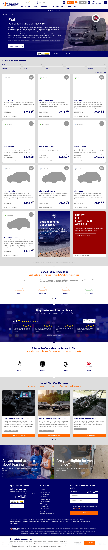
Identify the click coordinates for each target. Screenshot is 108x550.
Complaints (66, 521)
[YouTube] (19, 496)
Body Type (67, 53)
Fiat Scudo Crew (11, 237)
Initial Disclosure (75, 521)
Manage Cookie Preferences (47, 513)
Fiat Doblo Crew (46, 100)
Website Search (44, 510)
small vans (65, 280)
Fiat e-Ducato (80, 147)
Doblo (49, 33)
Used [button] (35, 6)
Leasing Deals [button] (44, 6)
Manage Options (77, 542)
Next (98, 328)
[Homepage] (11, 3)
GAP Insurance (13, 523)
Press (41, 491)
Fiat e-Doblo (9, 147)
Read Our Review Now (19, 435)
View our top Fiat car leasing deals (48, 253)
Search (64, 2)
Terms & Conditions (29, 519)
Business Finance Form (29, 521)
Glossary (82, 519)
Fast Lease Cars (44, 496)
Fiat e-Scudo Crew (47, 191)
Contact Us (43, 511)
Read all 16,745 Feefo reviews (54, 335)
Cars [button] (22, 6)
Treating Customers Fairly (42, 521)
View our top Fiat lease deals (85, 235)
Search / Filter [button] (54, 10)
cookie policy (59, 546)
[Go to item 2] (55, 298)
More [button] (75, 6)
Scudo (33, 33)
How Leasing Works (45, 501)
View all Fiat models (15, 46)
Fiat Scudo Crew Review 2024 (16, 419)
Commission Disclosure (72, 519)
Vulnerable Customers (56, 521)
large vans (58, 280)
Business (70, 2)
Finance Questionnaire (64, 475)
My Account (105, 2)
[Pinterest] (26, 496)
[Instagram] (23, 496)
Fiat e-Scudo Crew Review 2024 (52, 419)
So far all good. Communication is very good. (43, 329)
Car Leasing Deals (44, 494)
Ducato (27, 33)
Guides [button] (69, 6)
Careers (20, 519)
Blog (41, 503)
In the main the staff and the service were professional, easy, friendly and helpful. (22, 329)
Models (56, 53)
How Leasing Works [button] (57, 6)
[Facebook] (11, 496)
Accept (90, 542)
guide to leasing (8, 475)
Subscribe (83, 512)
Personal (83, 2)
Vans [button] (29, 6)
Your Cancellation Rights (42, 519)
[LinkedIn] (15, 496)
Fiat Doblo (8, 100)
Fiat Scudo (78, 191)
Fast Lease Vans (44, 498)
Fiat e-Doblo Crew (46, 147)
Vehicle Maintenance (45, 499)
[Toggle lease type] (76, 2)
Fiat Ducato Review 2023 (85, 419)
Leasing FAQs (13, 519)
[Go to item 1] (52, 298)
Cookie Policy (61, 519)
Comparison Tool (44, 506)
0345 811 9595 (89, 2)
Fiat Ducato (79, 100)
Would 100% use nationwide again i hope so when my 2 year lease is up (64, 329)
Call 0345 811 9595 (18, 489)
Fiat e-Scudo (9, 191)
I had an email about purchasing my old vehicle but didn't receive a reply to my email (85, 329)
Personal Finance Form (15, 521)
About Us (42, 489)
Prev (10, 328)
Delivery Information (45, 492)
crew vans (50, 280)
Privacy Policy (77, 508)
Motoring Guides (44, 504)
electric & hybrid (74, 280)
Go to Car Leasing (44, 508)
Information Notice (85, 521)
